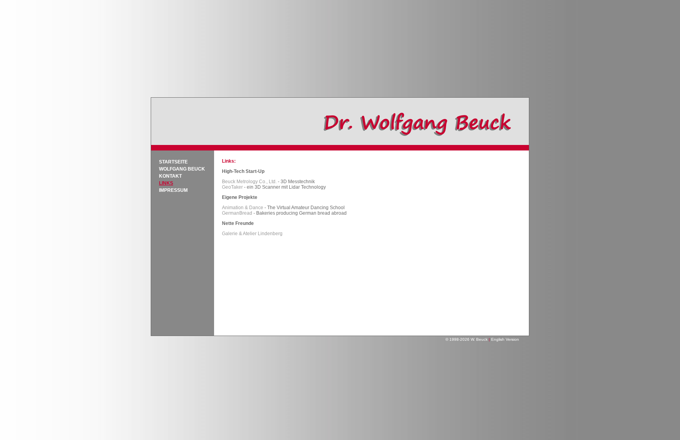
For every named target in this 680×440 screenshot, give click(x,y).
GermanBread (237, 213)
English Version (505, 339)
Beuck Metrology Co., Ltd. (249, 181)
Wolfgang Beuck (182, 169)
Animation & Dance (242, 207)
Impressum (173, 190)
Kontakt (170, 176)
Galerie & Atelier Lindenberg (252, 233)
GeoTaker (232, 187)
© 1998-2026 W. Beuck (466, 339)
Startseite (173, 162)
